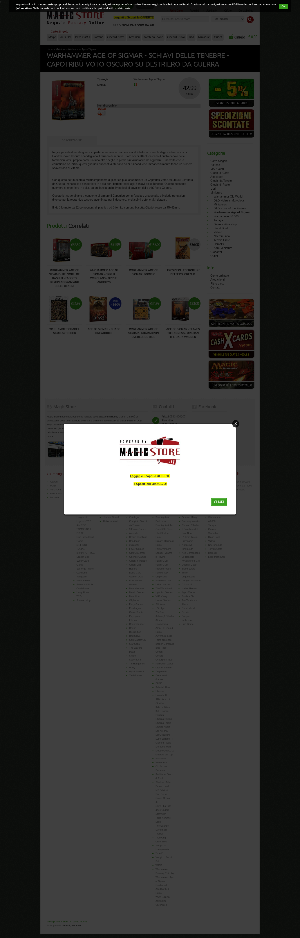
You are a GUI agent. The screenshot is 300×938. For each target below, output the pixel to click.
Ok (283, 6)
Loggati (135, 475)
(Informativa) (24, 8)
